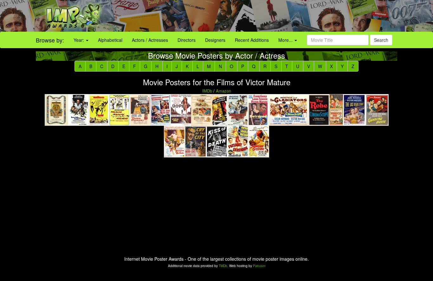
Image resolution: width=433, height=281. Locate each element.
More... (286, 40)
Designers (215, 40)
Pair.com (259, 266)
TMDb (223, 266)
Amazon (223, 91)
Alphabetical (110, 40)
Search (381, 40)
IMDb (207, 91)
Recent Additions (252, 40)
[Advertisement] (270, 16)
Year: (79, 40)
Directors (187, 40)
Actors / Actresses (150, 40)
